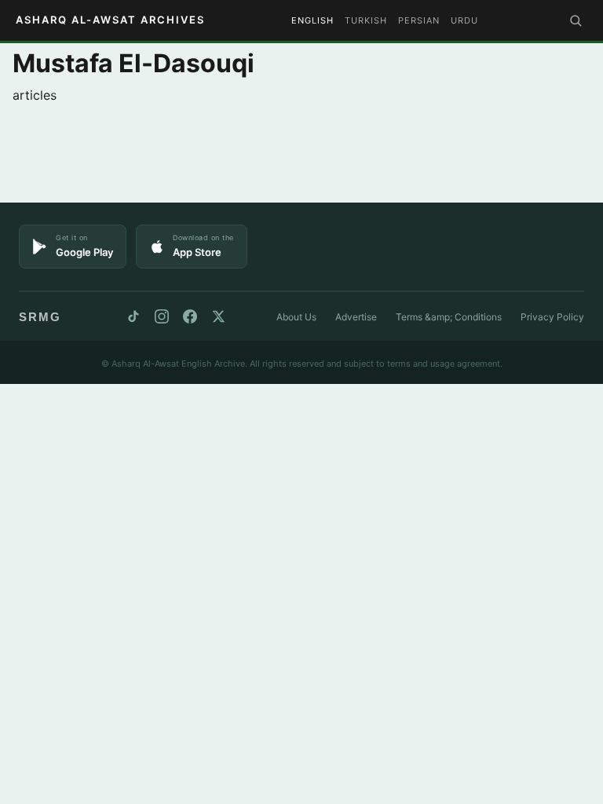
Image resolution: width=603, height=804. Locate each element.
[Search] (575, 20)
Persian (419, 20)
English (312, 20)
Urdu (464, 20)
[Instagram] (162, 316)
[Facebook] (190, 316)
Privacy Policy (552, 317)
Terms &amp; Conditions (449, 317)
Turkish (366, 20)
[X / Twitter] (218, 316)
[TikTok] (133, 316)
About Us (296, 317)
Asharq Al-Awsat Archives (110, 19)
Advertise (356, 317)
